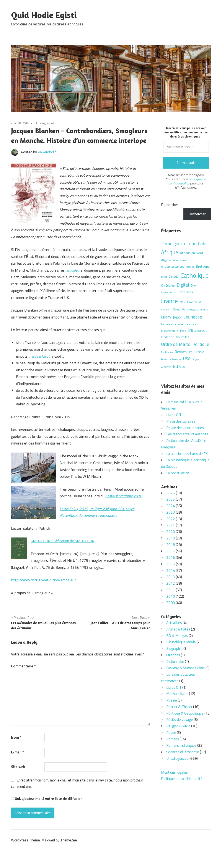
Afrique (169, 252)
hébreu (175, 309)
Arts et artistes (178, 629)
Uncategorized (44, 123)
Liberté (178, 324)
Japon (177, 317)
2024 (170, 506)
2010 (170, 596)
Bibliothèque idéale (181, 642)
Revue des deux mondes (185, 428)
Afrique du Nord (191, 252)
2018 (170, 544)
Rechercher (169, 204)
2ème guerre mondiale (183, 243)
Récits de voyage (179, 719)
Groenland (194, 302)
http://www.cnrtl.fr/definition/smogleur (43, 580)
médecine (167, 337)
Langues (166, 324)
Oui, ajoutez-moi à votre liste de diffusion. (48, 798)
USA (187, 358)
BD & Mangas (177, 636)
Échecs (179, 366)
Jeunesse (193, 316)
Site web (18, 767)
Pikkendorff (47, 152)
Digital (183, 284)
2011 (170, 590)
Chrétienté (168, 285)
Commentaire (23, 666)
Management (169, 330)
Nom (16, 737)
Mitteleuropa (197, 330)
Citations (173, 655)
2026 (170, 493)
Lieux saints (190, 324)
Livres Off (173, 415)
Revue (171, 732)
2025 (170, 499)
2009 (170, 602)
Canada (173, 276)
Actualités (174, 622)
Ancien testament (172, 266)
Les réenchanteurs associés (187, 434)
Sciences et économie (182, 752)
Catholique (194, 275)
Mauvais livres (177, 694)
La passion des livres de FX (186, 453)
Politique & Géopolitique (185, 713)
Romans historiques (181, 745)
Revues (181, 351)
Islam (166, 317)
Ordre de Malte (175, 344)
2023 (170, 512)
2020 (170, 531)
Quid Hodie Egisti (44, 14)
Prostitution (167, 352)
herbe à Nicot (39, 356)
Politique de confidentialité (181, 778)
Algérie (166, 260)
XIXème (166, 366)
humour (165, 309)
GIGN (182, 302)
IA (183, 309)
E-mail (17, 752)
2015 (170, 564)
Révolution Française (171, 359)
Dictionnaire (175, 661)
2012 (170, 583)
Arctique (190, 267)
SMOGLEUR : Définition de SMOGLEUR (62, 541)
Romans (172, 739)
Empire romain (168, 292)
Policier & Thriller (179, 707)
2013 (170, 577)
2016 (170, 557)
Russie (199, 351)
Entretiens (185, 292)
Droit (194, 285)
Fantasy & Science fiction (185, 668)
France (169, 300)
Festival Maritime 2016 (123, 496)
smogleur (73, 270)
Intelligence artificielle (197, 309)
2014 (170, 570)
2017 (170, 551)
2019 (170, 538)
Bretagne (203, 266)
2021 (170, 525)
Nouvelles (182, 337)
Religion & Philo (178, 726)
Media (183, 331)
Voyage (196, 359)
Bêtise (164, 277)
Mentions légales (174, 772)
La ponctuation (177, 473)
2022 (170, 519)
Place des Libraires (180, 421)
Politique (200, 344)
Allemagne (180, 260)
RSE (190, 352)
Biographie (174, 648)
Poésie (171, 700)
